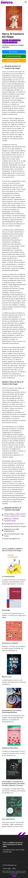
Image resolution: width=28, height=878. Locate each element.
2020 (22, 524)
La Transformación (8, 576)
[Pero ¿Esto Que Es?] (14, 807)
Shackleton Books (10, 521)
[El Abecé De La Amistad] (14, 631)
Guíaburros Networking (10, 748)
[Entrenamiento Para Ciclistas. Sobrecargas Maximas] (14, 698)
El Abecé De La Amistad (10, 643)
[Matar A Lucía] (14, 664)
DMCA (14, 868)
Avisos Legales (7, 868)
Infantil (5, 40)
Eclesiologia (6, 610)
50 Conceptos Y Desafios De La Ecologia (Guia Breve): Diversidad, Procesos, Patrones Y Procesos (13, 783)
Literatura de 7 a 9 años (10, 42)
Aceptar (14, 876)
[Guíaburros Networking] (14, 735)
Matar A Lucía (6, 677)
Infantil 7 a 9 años (14, 40)
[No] (26, 873)
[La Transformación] (14, 564)
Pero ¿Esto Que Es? (8, 819)
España (23, 526)
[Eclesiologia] (14, 598)
